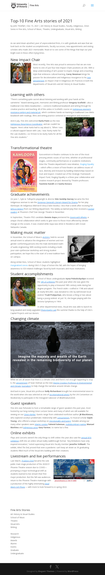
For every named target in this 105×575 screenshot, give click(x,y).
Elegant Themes (46, 571)
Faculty (69, 26)
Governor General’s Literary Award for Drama (57, 202)
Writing (78, 29)
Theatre (46, 29)
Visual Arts (69, 29)
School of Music (34, 29)
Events (13, 547)
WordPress (73, 571)
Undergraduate (57, 29)
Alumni (14, 543)
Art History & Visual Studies (53, 26)
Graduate (15, 550)
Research (15, 533)
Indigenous (15, 537)
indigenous (78, 26)
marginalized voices (19, 265)
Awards (14, 540)
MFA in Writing (17, 209)
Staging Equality (87, 164)
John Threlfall (19, 26)
